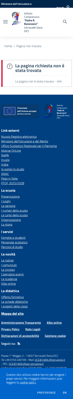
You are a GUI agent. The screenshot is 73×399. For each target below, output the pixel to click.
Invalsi (5, 160)
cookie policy (28, 382)
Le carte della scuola (14, 215)
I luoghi (6, 201)
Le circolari (8, 269)
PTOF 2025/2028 (12, 183)
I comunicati (9, 265)
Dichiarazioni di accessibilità (20, 335)
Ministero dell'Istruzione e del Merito (24, 141)
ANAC (5, 173)
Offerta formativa (12, 297)
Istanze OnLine (11, 150)
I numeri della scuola (14, 210)
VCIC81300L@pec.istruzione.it (26, 364)
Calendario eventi (12, 274)
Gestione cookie (55, 335)
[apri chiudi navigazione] (5, 22)
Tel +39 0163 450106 (13, 360)
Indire (4, 164)
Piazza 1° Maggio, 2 (12, 356)
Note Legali (32, 329)
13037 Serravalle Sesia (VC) (42, 356)
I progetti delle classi (14, 306)
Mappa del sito (12, 313)
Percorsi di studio (12, 247)
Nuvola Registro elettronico (19, 136)
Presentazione (10, 196)
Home (8, 46)
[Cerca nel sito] (65, 22)
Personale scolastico (14, 242)
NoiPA (5, 155)
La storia (6, 224)
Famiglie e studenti (13, 237)
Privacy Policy (10, 329)
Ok (65, 392)
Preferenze (46, 392)
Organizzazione (11, 219)
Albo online (8, 283)
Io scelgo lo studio (12, 169)
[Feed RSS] (19, 343)
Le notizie (7, 260)
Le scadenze (9, 279)
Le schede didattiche (14, 301)
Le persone (8, 205)
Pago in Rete (9, 178)
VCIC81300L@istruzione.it (50, 360)
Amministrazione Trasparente (21, 322)
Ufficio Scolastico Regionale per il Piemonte (29, 146)
